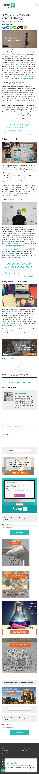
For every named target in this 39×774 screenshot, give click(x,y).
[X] (18, 27)
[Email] (14, 27)
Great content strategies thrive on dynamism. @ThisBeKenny (18, 127)
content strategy (27, 78)
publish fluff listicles (12, 54)
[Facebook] (4, 27)
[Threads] (21, 27)
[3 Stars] (14, 375)
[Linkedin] (7, 27)
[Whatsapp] (11, 27)
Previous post (14, 382)
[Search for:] (19, 450)
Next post (26, 382)
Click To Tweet (27, 134)
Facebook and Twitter (9, 311)
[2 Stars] (13, 375)
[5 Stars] (17, 375)
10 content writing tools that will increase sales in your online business (19, 762)
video (21, 70)
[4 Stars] (16, 375)
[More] (25, 27)
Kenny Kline (22, 21)
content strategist (15, 227)
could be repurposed (8, 253)
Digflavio (11, 358)
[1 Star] (12, 375)
